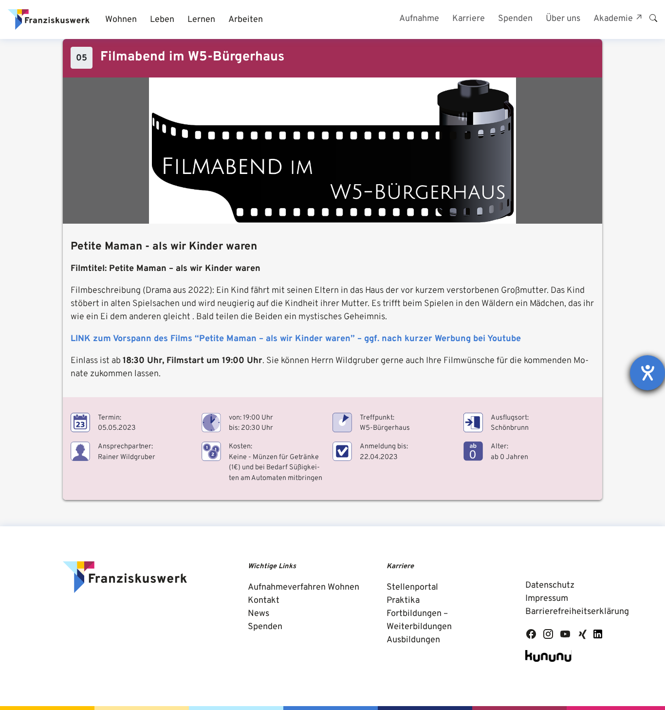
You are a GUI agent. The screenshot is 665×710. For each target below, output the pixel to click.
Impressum (546, 598)
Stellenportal (412, 587)
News (258, 613)
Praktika (403, 600)
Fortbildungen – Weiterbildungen (419, 620)
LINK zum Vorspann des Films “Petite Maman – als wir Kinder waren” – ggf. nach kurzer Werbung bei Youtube (296, 339)
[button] (120, 20)
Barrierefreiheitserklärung (577, 611)
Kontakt (263, 600)
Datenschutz (549, 585)
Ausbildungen (413, 640)
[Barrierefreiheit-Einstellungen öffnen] (647, 372)
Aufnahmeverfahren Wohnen (303, 587)
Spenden (265, 627)
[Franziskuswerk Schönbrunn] (49, 19)
